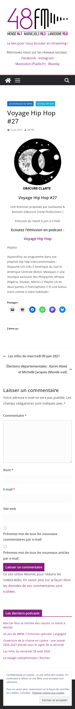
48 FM (30, 129)
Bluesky (54, 64)
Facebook (28, 58)
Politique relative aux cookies (48, 692)
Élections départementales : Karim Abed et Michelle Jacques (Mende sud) (36, 369)
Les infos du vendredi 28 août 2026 (26, 651)
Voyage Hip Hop (37, 238)
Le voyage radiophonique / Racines (26, 658)
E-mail (9, 489)
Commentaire (15, 415)
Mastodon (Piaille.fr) (30, 64)
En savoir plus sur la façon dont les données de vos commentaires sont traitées (37, 586)
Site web (9, 509)
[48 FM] (8, 80)
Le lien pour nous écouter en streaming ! (37, 43)
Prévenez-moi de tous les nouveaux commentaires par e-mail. (30, 537)
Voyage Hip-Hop (45, 103)
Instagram (46, 58)
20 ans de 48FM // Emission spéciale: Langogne (34, 634)
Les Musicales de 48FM (20, 103)
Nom (8, 470)
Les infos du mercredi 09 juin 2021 (34, 356)
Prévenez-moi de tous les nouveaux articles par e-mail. (36, 555)
